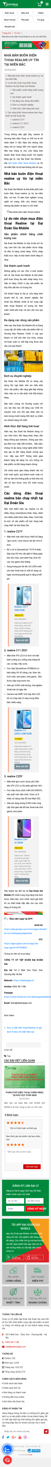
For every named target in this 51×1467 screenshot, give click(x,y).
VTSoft (29, 1455)
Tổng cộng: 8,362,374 (14, 1372)
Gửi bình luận (32, 1166)
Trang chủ (6, 33)
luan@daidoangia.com (15, 1346)
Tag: (9, 1056)
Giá (15, 619)
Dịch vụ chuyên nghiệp (22, 104)
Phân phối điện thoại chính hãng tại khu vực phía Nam (24, 1094)
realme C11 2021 (20, 123)
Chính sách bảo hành (12, 1383)
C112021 (18, 739)
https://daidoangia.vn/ (23, 980)
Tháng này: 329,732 (13, 1367)
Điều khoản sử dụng (16, 1446)
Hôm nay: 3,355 (11, 1363)
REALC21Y (19, 615)
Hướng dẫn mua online (13, 1397)
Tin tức (17, 33)
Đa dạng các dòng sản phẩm (25, 101)
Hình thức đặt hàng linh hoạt (25, 108)
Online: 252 (10, 1358)
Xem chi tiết (22, 640)
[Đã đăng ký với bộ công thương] (33, 1450)
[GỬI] (46, 1431)
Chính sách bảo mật (33, 1446)
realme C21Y (18, 119)
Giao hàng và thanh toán (14, 1392)
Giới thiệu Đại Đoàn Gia (13, 1401)
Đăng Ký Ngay (35, 1208)
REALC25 (18, 848)
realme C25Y (18, 127)
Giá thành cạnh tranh (22, 97)
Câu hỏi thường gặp (18, 1451)
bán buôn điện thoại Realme (22, 163)
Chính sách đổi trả (11, 1388)
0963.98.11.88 (12, 1342)
